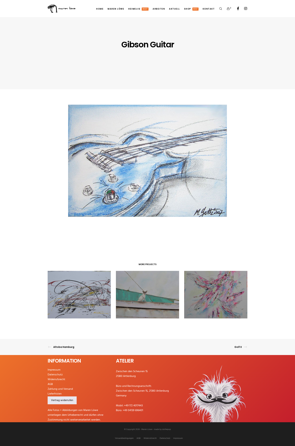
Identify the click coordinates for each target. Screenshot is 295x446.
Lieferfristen (55, 394)
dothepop (166, 429)
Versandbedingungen (124, 438)
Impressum (54, 370)
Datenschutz (55, 374)
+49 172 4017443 (133, 405)
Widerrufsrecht (56, 379)
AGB (50, 384)
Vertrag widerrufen (62, 400)
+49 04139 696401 (133, 410)
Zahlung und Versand (60, 389)
